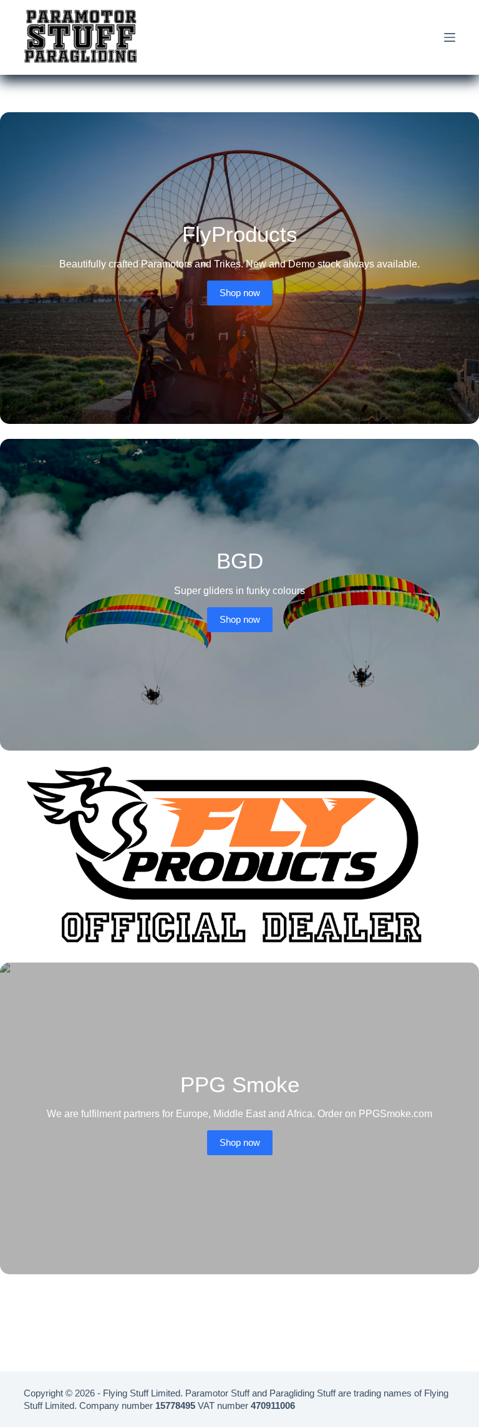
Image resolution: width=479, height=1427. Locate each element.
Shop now (240, 292)
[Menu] (449, 37)
